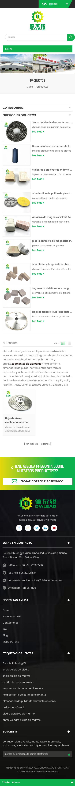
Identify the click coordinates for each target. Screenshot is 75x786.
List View (69, 343)
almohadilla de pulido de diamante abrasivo (29, 701)
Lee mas (37, 132)
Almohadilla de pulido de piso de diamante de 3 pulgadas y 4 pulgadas (52, 194)
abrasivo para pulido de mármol (22, 720)
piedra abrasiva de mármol (19, 714)
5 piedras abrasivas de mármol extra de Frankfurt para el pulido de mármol (52, 170)
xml (5, 629)
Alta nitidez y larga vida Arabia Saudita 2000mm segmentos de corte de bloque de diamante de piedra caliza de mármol (52, 265)
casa (30, 87)
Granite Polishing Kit (14, 663)
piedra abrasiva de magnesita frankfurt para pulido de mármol (52, 241)
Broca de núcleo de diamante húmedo (52, 146)
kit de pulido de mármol (17, 676)
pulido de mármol (13, 707)
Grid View (62, 343)
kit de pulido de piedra (16, 670)
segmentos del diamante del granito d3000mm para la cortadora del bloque (52, 288)
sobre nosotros (12, 617)
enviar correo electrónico (42, 481)
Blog (5, 635)
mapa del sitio (11, 642)
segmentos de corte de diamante (23, 689)
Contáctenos (10, 623)
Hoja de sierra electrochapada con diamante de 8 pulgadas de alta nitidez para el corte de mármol (17, 420)
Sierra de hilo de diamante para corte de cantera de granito (52, 122)
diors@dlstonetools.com (47, 580)
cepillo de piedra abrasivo (18, 682)
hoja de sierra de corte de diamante (24, 695)
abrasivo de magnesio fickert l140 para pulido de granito (52, 217)
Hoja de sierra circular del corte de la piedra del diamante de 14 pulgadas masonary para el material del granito (52, 312)
